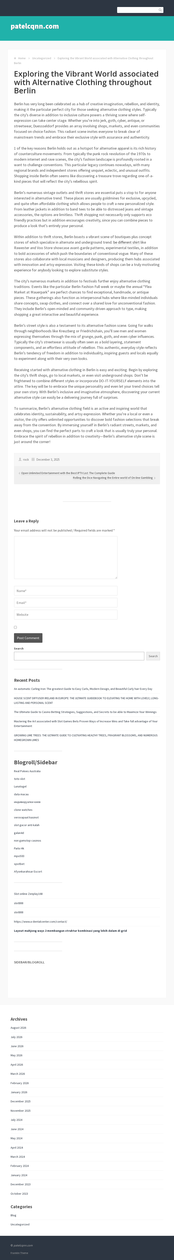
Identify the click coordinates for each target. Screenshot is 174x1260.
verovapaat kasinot (26, 817)
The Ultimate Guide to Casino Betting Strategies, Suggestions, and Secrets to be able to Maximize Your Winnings (85, 712)
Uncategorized (41, 58)
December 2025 (21, 1101)
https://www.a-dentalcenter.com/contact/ (40, 921)
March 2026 (18, 1074)
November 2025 (21, 1111)
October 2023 (19, 1193)
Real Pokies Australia (27, 771)
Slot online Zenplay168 (28, 894)
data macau (21, 794)
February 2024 (20, 1166)
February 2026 (20, 1083)
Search (19, 648)
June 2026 (17, 1046)
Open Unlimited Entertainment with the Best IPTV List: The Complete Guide (68, 473)
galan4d (19, 833)
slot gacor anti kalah (26, 825)
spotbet (19, 864)
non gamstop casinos (27, 840)
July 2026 (16, 1037)
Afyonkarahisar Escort (28, 871)
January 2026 (19, 1092)
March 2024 (18, 1157)
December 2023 (21, 1184)
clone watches (23, 810)
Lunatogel (20, 786)
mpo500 (19, 856)
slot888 (18, 903)
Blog (13, 1215)
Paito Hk (19, 848)
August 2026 (18, 1028)
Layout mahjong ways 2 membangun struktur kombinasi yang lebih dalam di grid (70, 931)
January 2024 (19, 1175)
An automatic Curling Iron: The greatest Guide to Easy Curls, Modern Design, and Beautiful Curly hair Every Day (83, 689)
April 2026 (17, 1064)
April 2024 (17, 1147)
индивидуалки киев (27, 802)
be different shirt (126, 242)
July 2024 (16, 1120)
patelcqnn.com (35, 26)
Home (22, 58)
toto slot (19, 779)
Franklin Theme (19, 1252)
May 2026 (16, 1055)
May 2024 (16, 1138)
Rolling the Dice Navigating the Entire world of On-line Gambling (113, 478)
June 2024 (17, 1129)
